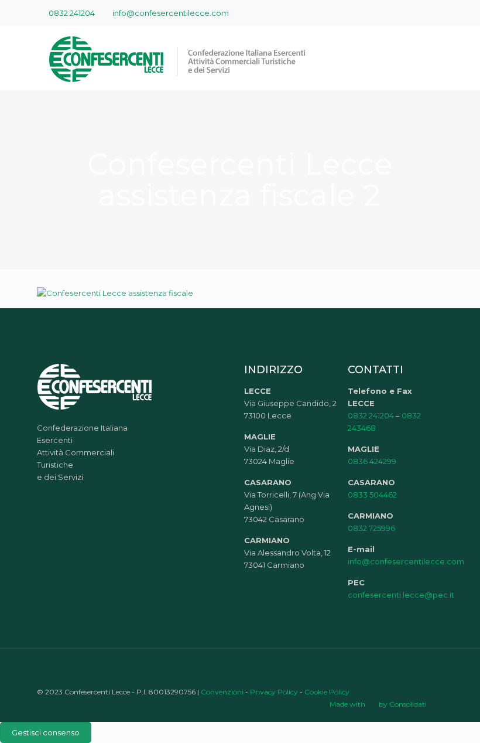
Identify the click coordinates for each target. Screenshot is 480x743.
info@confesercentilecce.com (170, 13)
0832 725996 (371, 528)
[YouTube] (405, 12)
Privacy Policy (274, 691)
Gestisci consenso (46, 732)
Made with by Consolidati (378, 704)
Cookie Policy (326, 691)
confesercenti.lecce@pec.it (401, 594)
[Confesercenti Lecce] (183, 58)
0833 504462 (372, 494)
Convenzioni (222, 691)
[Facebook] (389, 12)
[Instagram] (437, 12)
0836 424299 (372, 461)
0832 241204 (72, 13)
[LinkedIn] (421, 12)
